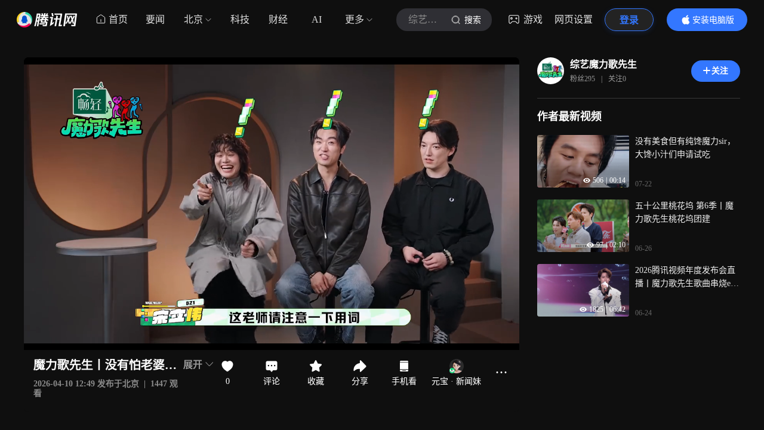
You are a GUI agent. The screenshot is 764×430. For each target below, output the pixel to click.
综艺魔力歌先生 (603, 64)
